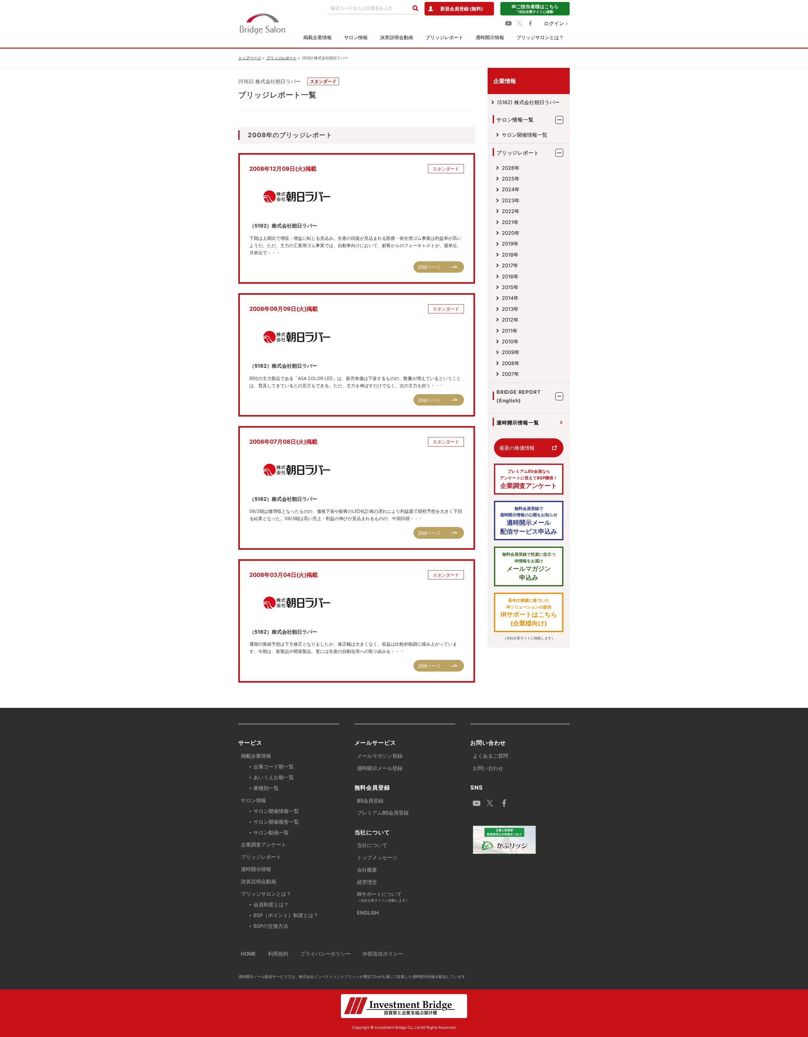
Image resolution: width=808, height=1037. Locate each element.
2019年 (510, 243)
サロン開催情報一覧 (524, 135)
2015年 (510, 287)
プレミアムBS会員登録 (383, 812)
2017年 (510, 265)
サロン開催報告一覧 (276, 822)
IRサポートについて (383, 897)
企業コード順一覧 (273, 766)
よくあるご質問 (490, 756)
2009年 (511, 352)
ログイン (554, 23)
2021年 (510, 222)
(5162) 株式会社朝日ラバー (528, 102)
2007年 (510, 374)
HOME (248, 954)
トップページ (249, 58)
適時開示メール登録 (379, 768)
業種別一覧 (266, 788)
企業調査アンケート (528, 479)
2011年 (510, 331)
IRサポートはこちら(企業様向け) (529, 612)
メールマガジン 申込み (529, 566)
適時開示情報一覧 (517, 422)
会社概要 (367, 870)
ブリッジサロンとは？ (540, 37)
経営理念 (367, 882)
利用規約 (278, 954)
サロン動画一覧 (271, 832)
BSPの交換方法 (270, 926)
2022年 (511, 211)
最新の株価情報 (517, 448)
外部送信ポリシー (383, 954)
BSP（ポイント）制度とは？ (285, 915)
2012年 (510, 320)
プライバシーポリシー (325, 954)
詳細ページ (429, 267)
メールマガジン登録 (379, 756)
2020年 (511, 233)
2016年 (510, 276)
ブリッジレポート (444, 37)
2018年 (510, 255)
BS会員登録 (370, 800)
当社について (372, 845)
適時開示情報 (490, 37)
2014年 (510, 298)
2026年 (511, 168)
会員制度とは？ (271, 904)
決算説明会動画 (396, 37)
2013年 (510, 309)
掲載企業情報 (317, 37)
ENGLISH (368, 913)
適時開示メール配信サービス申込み (528, 521)
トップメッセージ (377, 857)
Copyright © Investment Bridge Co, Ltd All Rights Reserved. (404, 1027)
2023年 (511, 200)
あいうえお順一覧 (273, 777)
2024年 (511, 189)
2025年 (511, 178)
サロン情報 (356, 37)
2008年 (511, 363)
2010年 (510, 341)
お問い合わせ (488, 768)
